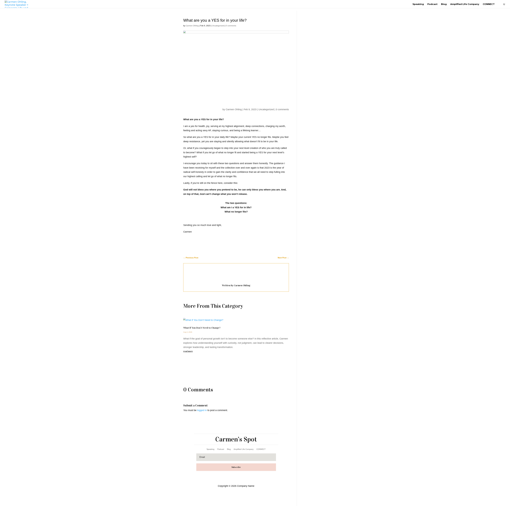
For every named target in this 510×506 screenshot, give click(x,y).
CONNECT (489, 4)
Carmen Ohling (192, 26)
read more (188, 351)
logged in (202, 410)
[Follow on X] (235, 475)
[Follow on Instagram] (245, 475)
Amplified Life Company (464, 4)
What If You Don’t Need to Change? (201, 327)
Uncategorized (218, 26)
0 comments (231, 26)
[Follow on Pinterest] (240, 475)
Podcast (432, 4)
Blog (444, 4)
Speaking (418, 4)
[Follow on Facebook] (229, 475)
